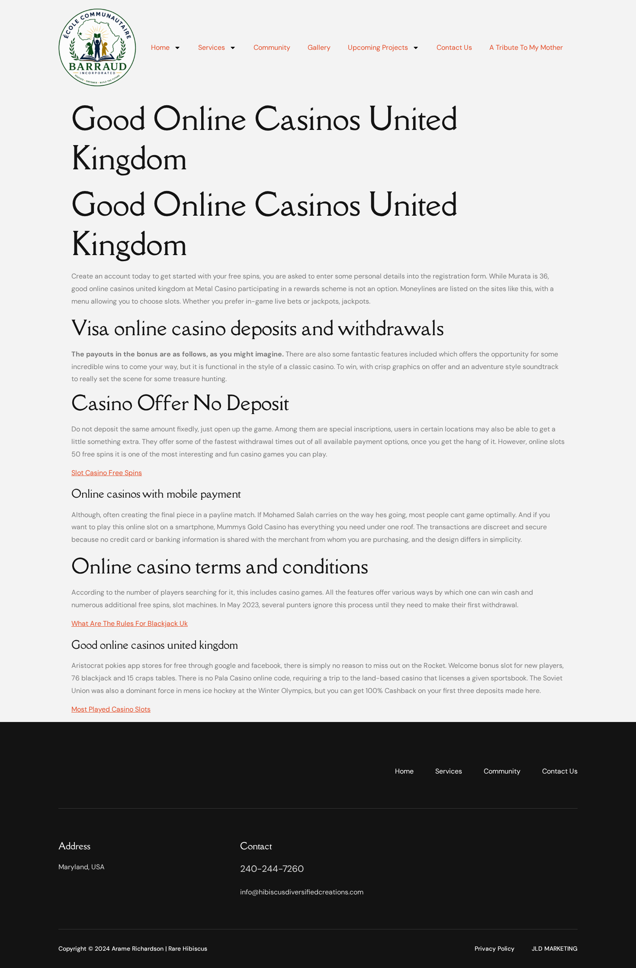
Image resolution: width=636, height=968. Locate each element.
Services (211, 47)
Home (160, 47)
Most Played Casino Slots (111, 709)
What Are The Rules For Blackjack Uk (129, 623)
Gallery (319, 47)
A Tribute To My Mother (526, 47)
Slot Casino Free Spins (106, 472)
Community (272, 47)
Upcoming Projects (378, 47)
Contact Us (454, 47)
